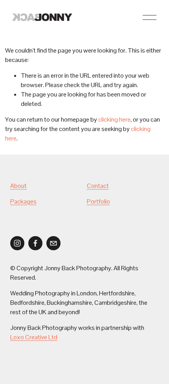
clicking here (114, 119)
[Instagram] (17, 243)
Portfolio (98, 201)
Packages (23, 201)
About (18, 186)
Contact (98, 186)
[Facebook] (35, 243)
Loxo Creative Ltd (33, 337)
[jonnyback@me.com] (53, 243)
